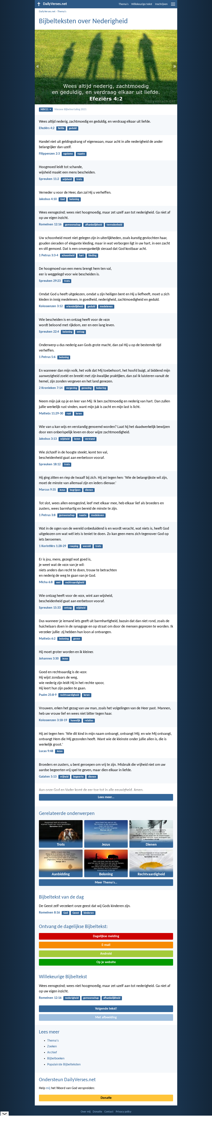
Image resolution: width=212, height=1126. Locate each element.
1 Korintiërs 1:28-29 (52, 546)
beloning (74, 199)
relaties (89, 720)
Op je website (106, 962)
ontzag (80, 332)
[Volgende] (106, 790)
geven (76, 638)
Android (106, 953)
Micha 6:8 (46, 582)
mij (48, 1088)
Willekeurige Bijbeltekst (63, 977)
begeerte (78, 776)
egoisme (68, 154)
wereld (87, 546)
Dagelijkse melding (106, 936)
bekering (101, 388)
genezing (87, 388)
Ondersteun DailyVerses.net (67, 1079)
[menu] (173, 6)
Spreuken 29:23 (50, 281)
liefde (61, 128)
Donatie (106, 1098)
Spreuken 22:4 (49, 331)
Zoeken (52, 1046)
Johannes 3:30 (49, 658)
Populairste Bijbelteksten (64, 1064)
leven (77, 439)
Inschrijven (161, 4)
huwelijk (75, 720)
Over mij (85, 1111)
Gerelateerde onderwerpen (67, 813)
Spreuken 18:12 (50, 464)
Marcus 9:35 (47, 489)
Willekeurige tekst (141, 4)
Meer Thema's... (106, 882)
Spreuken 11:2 (49, 179)
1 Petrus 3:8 (47, 515)
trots (79, 179)
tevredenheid (114, 224)
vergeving (71, 388)
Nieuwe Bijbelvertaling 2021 (70, 109)
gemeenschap (73, 224)
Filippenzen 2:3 (49, 153)
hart (81, 255)
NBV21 (44, 109)
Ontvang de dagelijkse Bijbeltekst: (73, 926)
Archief (52, 1052)
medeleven (106, 306)
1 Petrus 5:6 (47, 357)
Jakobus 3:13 (48, 439)
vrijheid (64, 776)
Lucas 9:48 (46, 751)
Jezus (62, 490)
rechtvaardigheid (74, 582)
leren (79, 413)
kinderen (89, 913)
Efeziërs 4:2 (46, 128)
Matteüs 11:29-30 (51, 413)
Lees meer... (106, 797)
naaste (81, 154)
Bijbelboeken (55, 1058)
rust (69, 413)
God (62, 199)
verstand (90, 439)
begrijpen (75, 490)
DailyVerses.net (47, 11)
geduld (73, 128)
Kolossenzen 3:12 (51, 306)
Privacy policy (123, 1111)
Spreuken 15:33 (50, 607)
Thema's (123, 4)
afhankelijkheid (93, 224)
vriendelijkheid (74, 306)
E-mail (106, 945)
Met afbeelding (106, 1017)
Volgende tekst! (106, 1008)
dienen (89, 490)
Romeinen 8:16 (49, 912)
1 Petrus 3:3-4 (48, 255)
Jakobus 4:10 (48, 199)
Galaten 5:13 (48, 776)
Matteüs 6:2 (47, 638)
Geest (75, 913)
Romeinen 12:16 (50, 224)
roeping (74, 546)
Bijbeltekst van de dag (61, 897)
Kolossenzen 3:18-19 (53, 720)
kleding (92, 255)
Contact (108, 1111)
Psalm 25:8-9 (48, 695)
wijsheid (67, 179)
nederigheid (72, 998)
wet (58, 582)
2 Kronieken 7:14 (51, 388)
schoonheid (68, 255)
